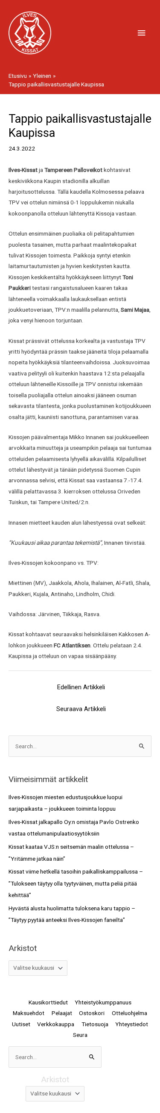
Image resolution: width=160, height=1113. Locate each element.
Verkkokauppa (55, 1024)
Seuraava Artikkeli (81, 709)
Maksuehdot (28, 1013)
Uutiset (21, 1024)
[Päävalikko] (141, 33)
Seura (80, 1034)
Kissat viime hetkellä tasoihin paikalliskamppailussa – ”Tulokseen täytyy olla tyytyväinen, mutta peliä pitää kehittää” (76, 883)
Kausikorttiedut (48, 1002)
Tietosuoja (94, 1024)
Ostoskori (92, 1013)
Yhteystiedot (131, 1024)
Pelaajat (62, 1013)
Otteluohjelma (129, 1013)
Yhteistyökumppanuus (103, 1002)
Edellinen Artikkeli (81, 687)
